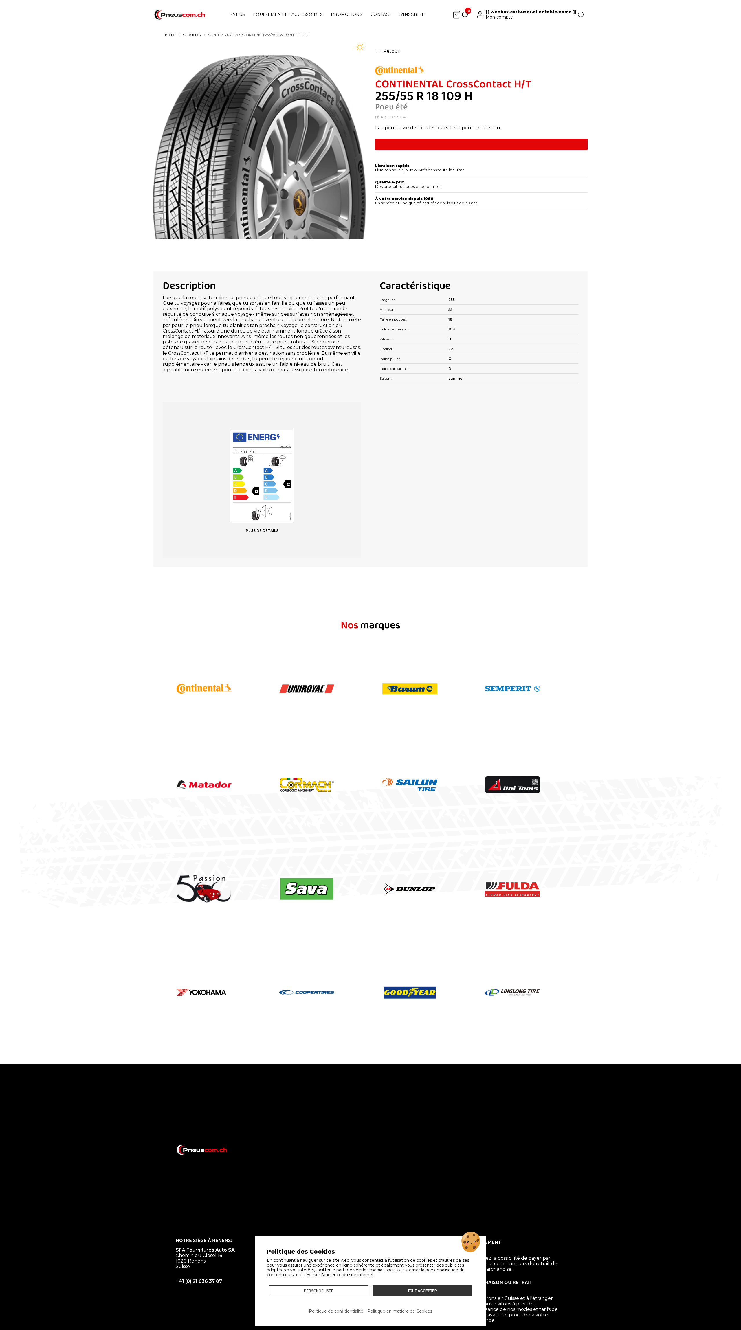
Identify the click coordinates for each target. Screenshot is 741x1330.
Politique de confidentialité (336, 1311)
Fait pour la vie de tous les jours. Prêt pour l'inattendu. (438, 127)
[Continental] (481, 71)
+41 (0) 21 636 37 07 (199, 1281)
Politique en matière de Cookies (399, 1311)
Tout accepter (422, 1291)
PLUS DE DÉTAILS (262, 530)
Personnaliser (319, 1291)
